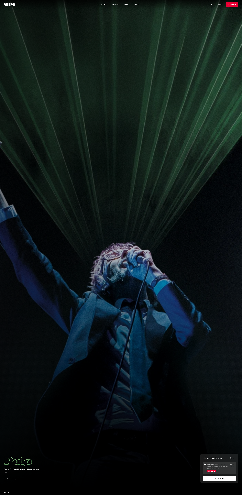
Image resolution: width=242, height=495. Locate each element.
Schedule (115, 4)
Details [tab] (6, 492)
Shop (126, 4)
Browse (103, 4)
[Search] (211, 4)
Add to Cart (219, 478)
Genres (136, 4)
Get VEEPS (232, 4)
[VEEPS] (9, 4)
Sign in (220, 4)
